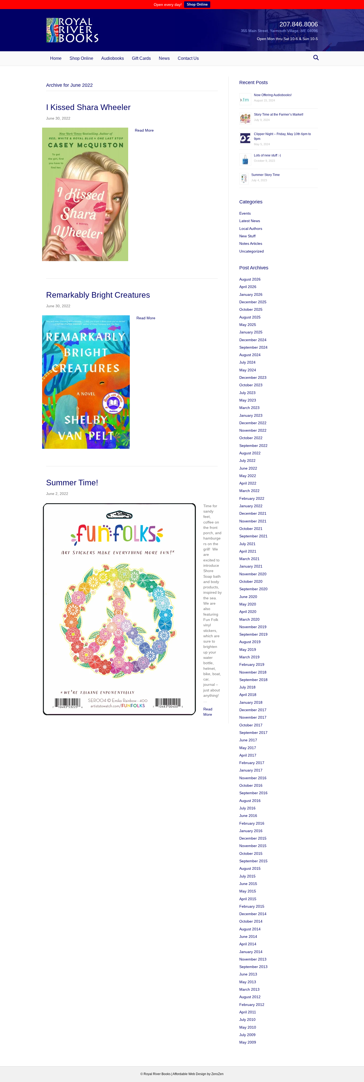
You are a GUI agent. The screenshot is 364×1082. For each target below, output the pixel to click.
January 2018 (250, 702)
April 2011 (247, 1012)
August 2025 (250, 317)
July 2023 (247, 393)
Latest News (249, 221)
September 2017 (253, 732)
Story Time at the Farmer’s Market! (278, 114)
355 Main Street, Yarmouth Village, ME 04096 (279, 31)
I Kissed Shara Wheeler (88, 107)
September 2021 (253, 536)
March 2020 (249, 619)
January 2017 (250, 770)
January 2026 (250, 294)
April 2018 (247, 695)
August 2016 (250, 800)
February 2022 (251, 498)
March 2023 (249, 408)
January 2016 (250, 831)
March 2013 (249, 989)
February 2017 (251, 763)
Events (245, 213)
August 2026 (250, 279)
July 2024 (247, 362)
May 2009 (247, 1042)
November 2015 (252, 846)
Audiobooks (112, 58)
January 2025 (250, 332)
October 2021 (250, 528)
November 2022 (252, 430)
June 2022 (248, 468)
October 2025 (250, 309)
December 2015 (252, 838)
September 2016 (253, 793)
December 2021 (252, 513)
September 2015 (253, 861)
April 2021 (247, 551)
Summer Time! (72, 482)
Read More (144, 130)
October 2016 (250, 785)
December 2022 (252, 423)
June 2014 (248, 936)
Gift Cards (141, 58)
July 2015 (247, 876)
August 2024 (250, 355)
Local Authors (250, 228)
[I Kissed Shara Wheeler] (85, 194)
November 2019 (252, 627)
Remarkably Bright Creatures (98, 294)
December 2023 (252, 377)
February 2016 (251, 823)
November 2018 (252, 672)
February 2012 (251, 1004)
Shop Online (197, 4)
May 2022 (247, 476)
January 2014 (250, 952)
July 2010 (247, 1019)
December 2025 (252, 302)
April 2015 (247, 899)
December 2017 (252, 710)
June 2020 (248, 597)
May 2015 (247, 891)
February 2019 (251, 664)
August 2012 (250, 997)
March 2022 (249, 491)
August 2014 (250, 929)
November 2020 (252, 574)
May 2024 (247, 370)
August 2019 (250, 642)
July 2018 (247, 687)
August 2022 (250, 453)
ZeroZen (217, 1074)
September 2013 (253, 967)
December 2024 (252, 340)
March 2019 (249, 657)
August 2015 (250, 868)
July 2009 (247, 1035)
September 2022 (253, 445)
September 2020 (253, 589)
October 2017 (250, 725)
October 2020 (250, 581)
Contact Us (188, 58)
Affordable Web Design (189, 1074)
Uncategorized (251, 251)
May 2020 (247, 604)
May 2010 (247, 1027)
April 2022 (247, 483)
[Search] (314, 57)
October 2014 (250, 921)
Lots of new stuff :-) (267, 155)
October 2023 (250, 385)
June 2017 (248, 740)
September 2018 (253, 680)
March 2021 (249, 559)
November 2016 (252, 778)
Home (56, 58)
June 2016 (248, 815)
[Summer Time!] (119, 609)
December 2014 (252, 914)
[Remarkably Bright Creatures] (86, 382)
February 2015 (251, 906)
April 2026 (247, 287)
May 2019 (247, 649)
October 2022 (250, 438)
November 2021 (252, 521)
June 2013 (248, 974)
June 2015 (248, 884)
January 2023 (250, 415)
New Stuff (247, 236)
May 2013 (247, 982)
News (164, 58)
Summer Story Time (265, 175)
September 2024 (253, 347)
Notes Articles (250, 243)
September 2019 (253, 634)
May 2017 (247, 748)
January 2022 (250, 506)
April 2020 (247, 611)
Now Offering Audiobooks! (273, 95)
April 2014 (247, 944)
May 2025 (247, 324)
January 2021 (250, 566)
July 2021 (247, 544)
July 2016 (247, 808)
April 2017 (247, 755)
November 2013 (252, 959)
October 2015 (250, 853)
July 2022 (247, 460)
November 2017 (252, 717)
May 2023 (247, 400)
